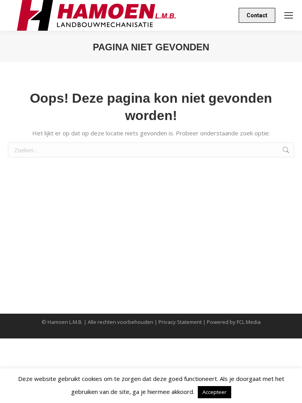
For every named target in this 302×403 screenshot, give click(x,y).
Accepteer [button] (214, 392)
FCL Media (249, 321)
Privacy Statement (180, 321)
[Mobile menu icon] (288, 15)
